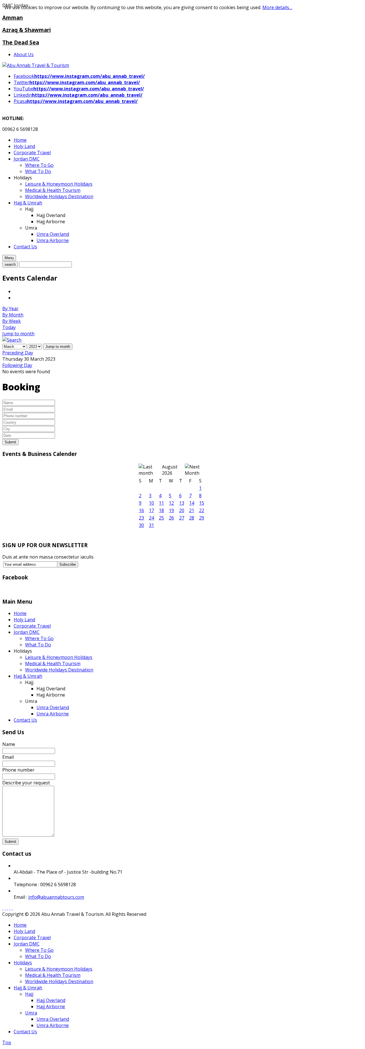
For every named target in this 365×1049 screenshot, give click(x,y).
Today (9, 327)
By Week (11, 321)
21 (191, 510)
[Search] (11, 340)
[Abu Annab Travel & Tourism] (35, 65)
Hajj (29, 994)
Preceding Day (17, 353)
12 (171, 503)
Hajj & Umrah (28, 676)
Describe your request (26, 783)
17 (151, 510)
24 (151, 518)
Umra (31, 1013)
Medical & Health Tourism (52, 663)
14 (191, 503)
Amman (12, 17)
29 (201, 518)
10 (151, 503)
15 (201, 503)
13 (181, 503)
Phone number (18, 770)
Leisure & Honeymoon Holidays (58, 657)
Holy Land (24, 619)
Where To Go (39, 638)
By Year (10, 308)
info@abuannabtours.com (56, 897)
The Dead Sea (20, 42)
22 (201, 510)
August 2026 (169, 470)
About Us (24, 54)
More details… (277, 7)
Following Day (17, 365)
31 (151, 525)
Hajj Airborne (50, 1006)
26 (171, 518)
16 (141, 510)
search (10, 264)
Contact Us (25, 720)
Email (8, 757)
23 (141, 518)
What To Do (38, 645)
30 (141, 525)
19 (171, 510)
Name (8, 744)
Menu (9, 258)
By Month (12, 315)
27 (181, 518)
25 (161, 518)
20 (181, 510)
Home (20, 613)
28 (191, 518)
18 (161, 510)
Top (6, 1042)
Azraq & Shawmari (26, 29)
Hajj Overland (50, 1000)
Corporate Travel (32, 626)
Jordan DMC (27, 632)
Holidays (23, 962)
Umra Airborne (52, 714)
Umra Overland (52, 707)
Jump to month (18, 333)
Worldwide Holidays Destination (59, 670)
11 (161, 503)
